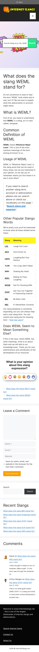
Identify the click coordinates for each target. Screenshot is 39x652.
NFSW (7, 285)
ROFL (7, 278)
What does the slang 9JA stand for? (19, 527)
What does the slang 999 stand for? (19, 531)
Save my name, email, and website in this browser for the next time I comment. (19, 464)
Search (6, 487)
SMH (7, 271)
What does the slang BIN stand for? (18, 511)
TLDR (7, 266)
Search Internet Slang (12, 628)
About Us (7, 640)
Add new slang (16, 320)
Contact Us (8, 634)
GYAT (7, 292)
